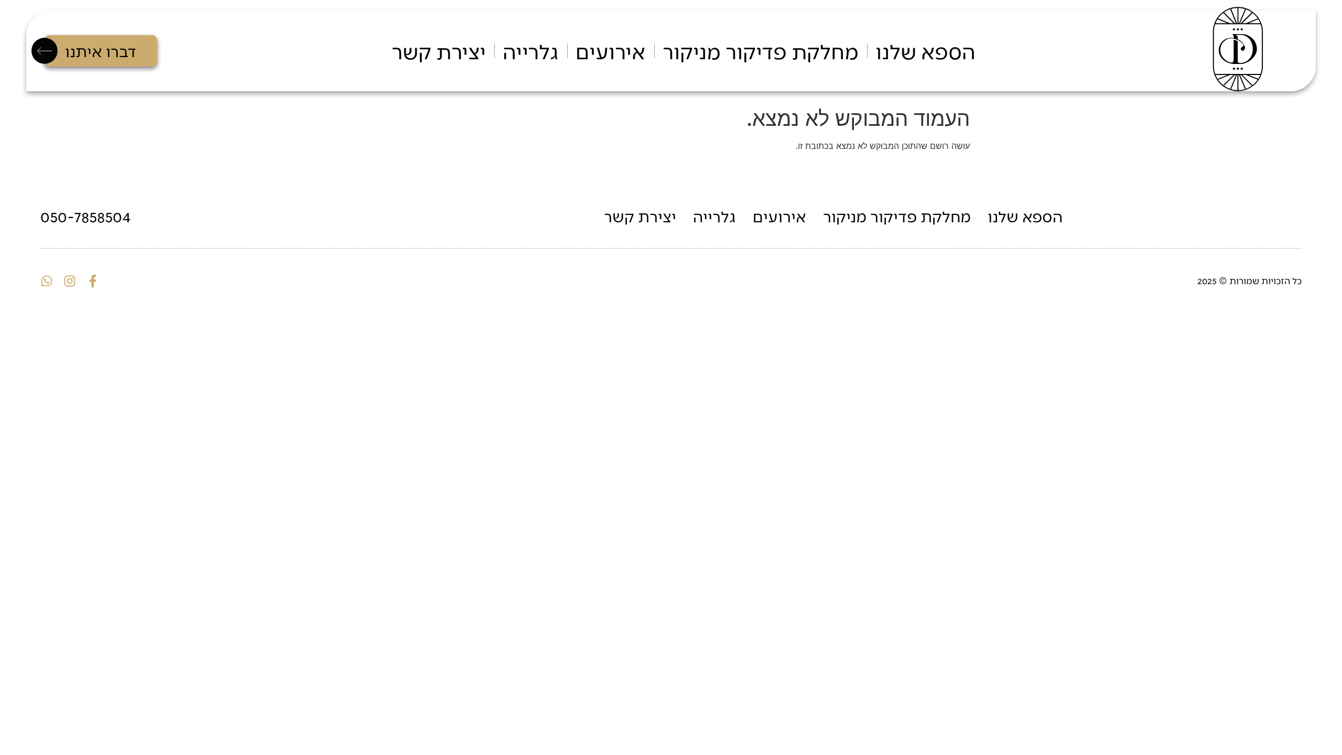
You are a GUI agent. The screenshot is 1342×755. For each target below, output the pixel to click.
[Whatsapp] (46, 281)
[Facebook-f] (92, 281)
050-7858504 (85, 215)
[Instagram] (69, 281)
